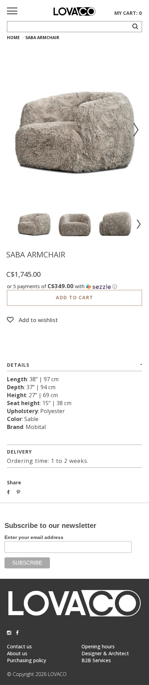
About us (17, 653)
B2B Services (96, 660)
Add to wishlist (38, 320)
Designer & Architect (105, 653)
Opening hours (98, 646)
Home (13, 37)
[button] (74, 286)
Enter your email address (34, 537)
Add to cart (74, 297)
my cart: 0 (128, 13)
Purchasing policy (26, 660)
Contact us (19, 646)
